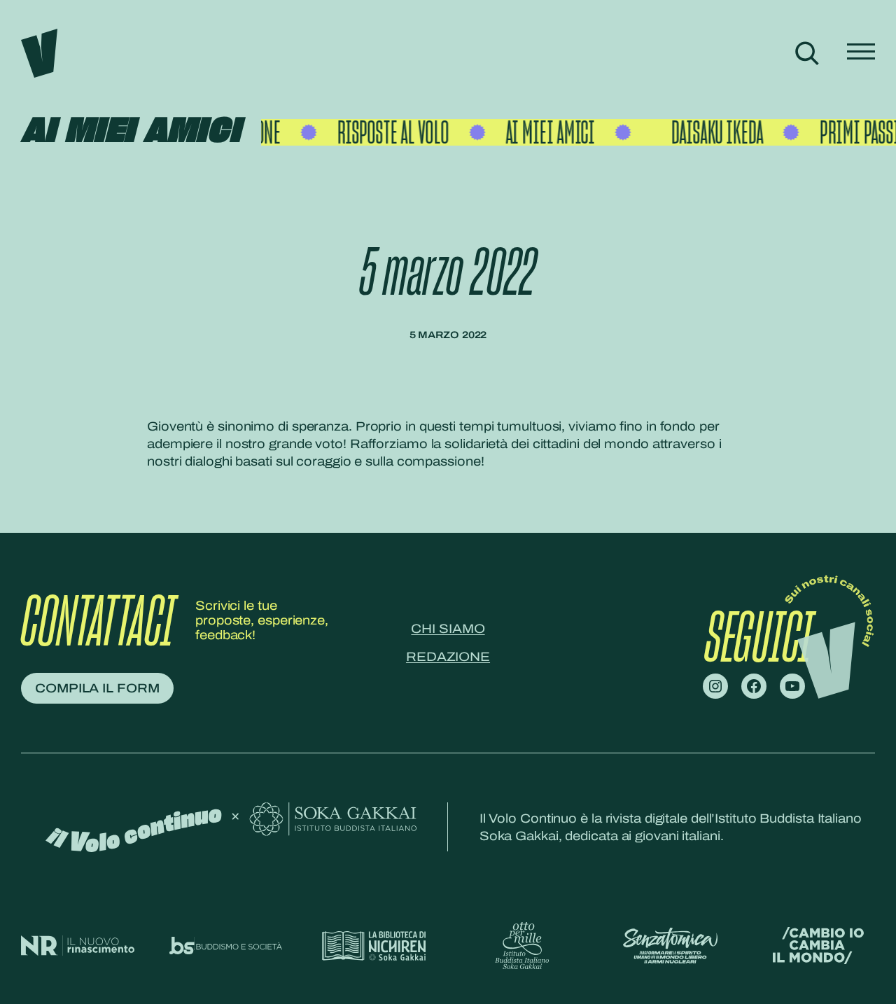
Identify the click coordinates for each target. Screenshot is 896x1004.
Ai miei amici (130, 131)
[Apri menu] (861, 52)
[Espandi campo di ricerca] (807, 53)
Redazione (448, 657)
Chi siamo (447, 629)
